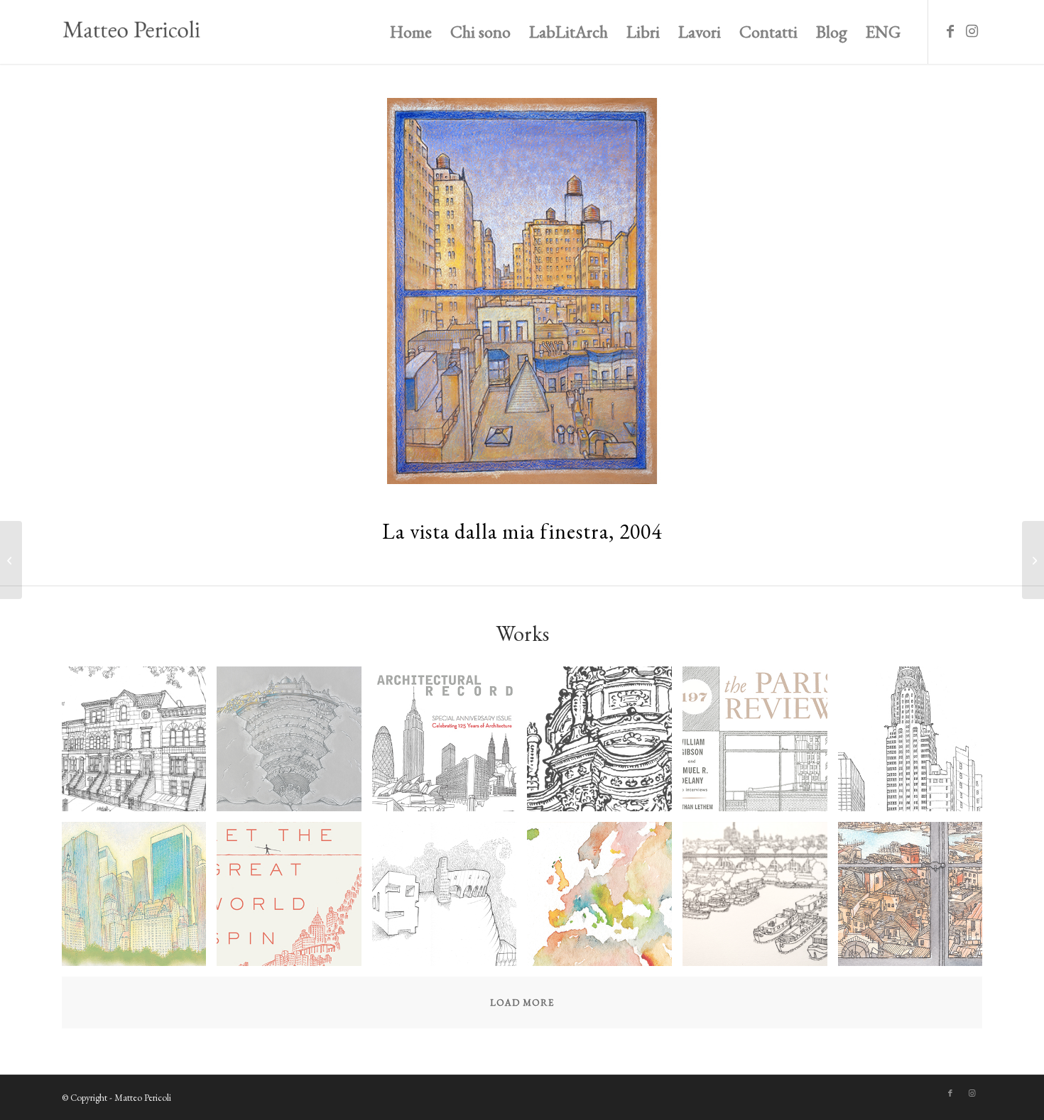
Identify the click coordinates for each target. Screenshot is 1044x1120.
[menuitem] (411, 32)
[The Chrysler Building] (916, 744)
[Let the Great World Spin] (294, 899)
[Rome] (605, 744)
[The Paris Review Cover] (760, 744)
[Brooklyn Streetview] (139, 744)
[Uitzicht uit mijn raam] (760, 899)
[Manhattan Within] (139, 899)
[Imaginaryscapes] (450, 899)
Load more (522, 1003)
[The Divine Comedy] (294, 744)
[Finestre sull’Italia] (916, 899)
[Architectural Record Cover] (450, 744)
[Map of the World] (605, 899)
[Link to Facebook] (950, 31)
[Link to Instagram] (971, 31)
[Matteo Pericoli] (131, 32)
